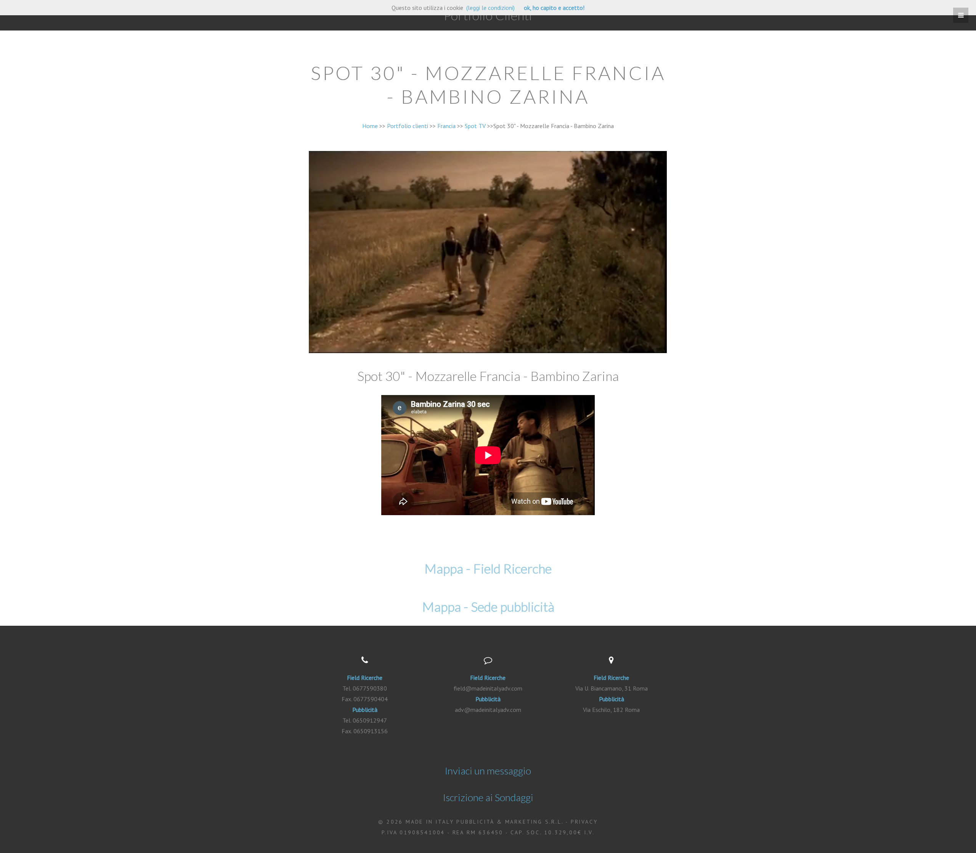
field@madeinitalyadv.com (488, 688)
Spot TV (475, 126)
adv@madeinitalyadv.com (488, 709)
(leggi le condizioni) (490, 7)
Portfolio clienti (407, 126)
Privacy (584, 821)
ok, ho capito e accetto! (554, 7)
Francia (446, 126)
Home (370, 126)
